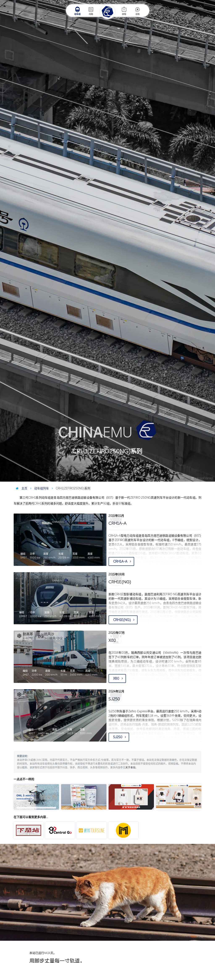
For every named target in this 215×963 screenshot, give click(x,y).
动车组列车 (41, 488)
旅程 (124, 14)
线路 (91, 14)
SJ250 (118, 737)
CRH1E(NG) (122, 620)
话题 (137, 14)
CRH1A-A (120, 561)
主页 (24, 488)
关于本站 (130, 767)
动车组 (77, 14)
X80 (116, 678)
